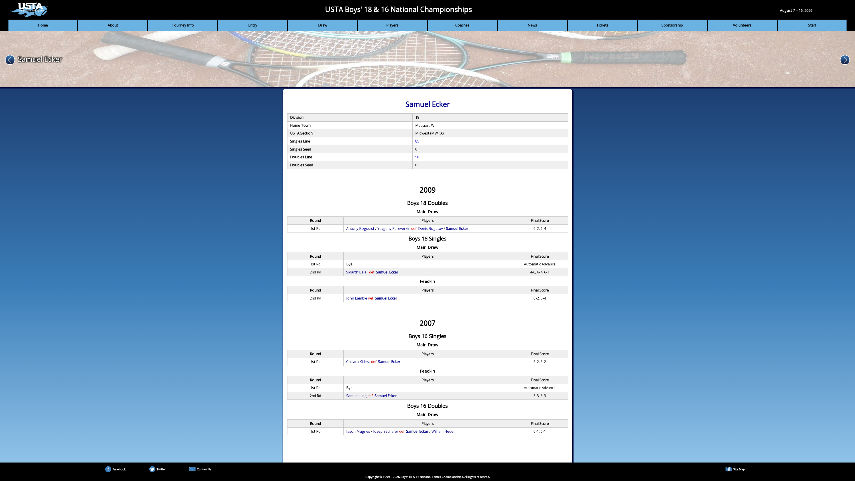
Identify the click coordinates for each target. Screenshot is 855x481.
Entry (252, 25)
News (532, 25)
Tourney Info (183, 25)
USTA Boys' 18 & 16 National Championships (398, 9)
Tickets (602, 25)
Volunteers (742, 25)
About (113, 25)
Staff (812, 25)
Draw (322, 25)
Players (392, 25)
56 (417, 157)
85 (417, 141)
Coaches (462, 25)
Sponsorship (672, 25)
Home (43, 25)
